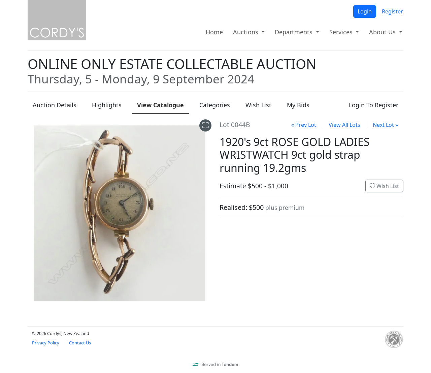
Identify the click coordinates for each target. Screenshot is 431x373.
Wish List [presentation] (258, 105)
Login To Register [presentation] (373, 105)
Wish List (387, 186)
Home (214, 32)
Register (392, 11)
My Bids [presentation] (298, 105)
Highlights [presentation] (107, 105)
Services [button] (341, 32)
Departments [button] (294, 32)
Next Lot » (385, 124)
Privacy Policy (45, 343)
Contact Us (80, 343)
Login (365, 11)
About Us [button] (383, 32)
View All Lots (344, 124)
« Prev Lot (303, 124)
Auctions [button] (246, 32)
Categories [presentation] (214, 105)
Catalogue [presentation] (160, 105)
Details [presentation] (54, 105)
